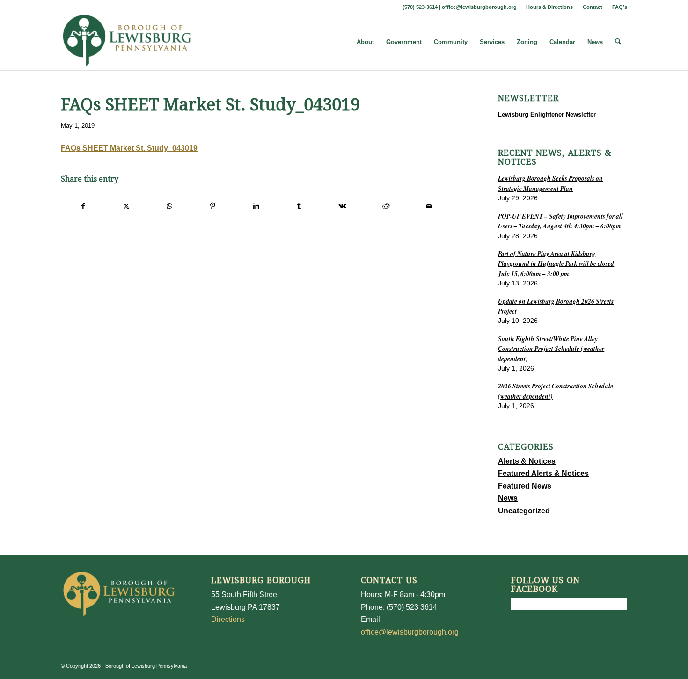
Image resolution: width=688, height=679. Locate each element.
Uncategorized (524, 511)
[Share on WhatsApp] (169, 206)
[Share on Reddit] (386, 206)
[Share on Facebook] (82, 206)
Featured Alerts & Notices (543, 473)
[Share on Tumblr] (299, 206)
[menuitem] (549, 7)
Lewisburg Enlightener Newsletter (547, 114)
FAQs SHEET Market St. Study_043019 (129, 148)
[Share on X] (126, 206)
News (508, 498)
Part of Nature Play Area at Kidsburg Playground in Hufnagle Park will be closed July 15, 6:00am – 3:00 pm (556, 263)
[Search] (618, 42)
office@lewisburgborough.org (479, 7)
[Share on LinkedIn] (255, 206)
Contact (592, 7)
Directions (228, 619)
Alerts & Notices (527, 461)
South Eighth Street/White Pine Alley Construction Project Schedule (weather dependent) (551, 348)
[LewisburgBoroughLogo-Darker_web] (127, 42)
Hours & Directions (549, 7)
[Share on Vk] (342, 206)
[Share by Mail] (429, 206)
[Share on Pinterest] (212, 206)
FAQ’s (619, 7)
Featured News (524, 486)
